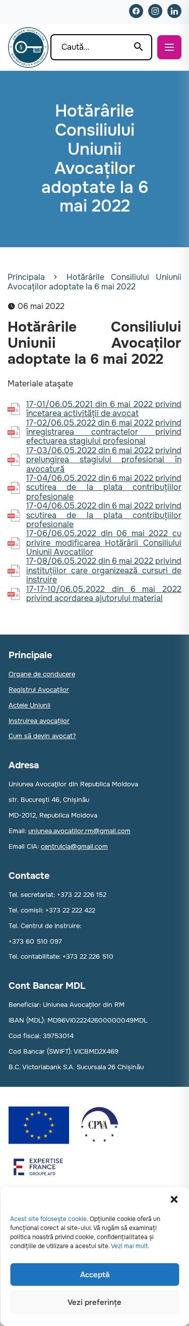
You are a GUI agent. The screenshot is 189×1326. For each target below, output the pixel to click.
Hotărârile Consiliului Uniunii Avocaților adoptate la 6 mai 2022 (94, 281)
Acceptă (94, 1275)
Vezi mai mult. (130, 1246)
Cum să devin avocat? (42, 736)
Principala (26, 277)
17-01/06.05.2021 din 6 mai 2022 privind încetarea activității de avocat (103, 409)
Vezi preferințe (94, 1302)
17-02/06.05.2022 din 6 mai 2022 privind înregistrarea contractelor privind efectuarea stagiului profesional (103, 432)
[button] (174, 1199)
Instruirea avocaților (39, 721)
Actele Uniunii (29, 705)
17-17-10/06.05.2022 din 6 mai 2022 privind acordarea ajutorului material (103, 594)
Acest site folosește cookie (48, 1219)
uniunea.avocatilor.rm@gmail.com (79, 831)
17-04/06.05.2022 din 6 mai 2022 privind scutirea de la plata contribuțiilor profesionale (103, 487)
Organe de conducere (42, 674)
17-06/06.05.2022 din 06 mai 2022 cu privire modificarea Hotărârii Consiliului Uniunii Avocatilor (103, 543)
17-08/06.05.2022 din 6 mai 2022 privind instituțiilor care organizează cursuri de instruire (103, 570)
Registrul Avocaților (39, 689)
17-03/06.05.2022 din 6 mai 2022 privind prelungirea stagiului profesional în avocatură (103, 460)
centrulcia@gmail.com (74, 846)
